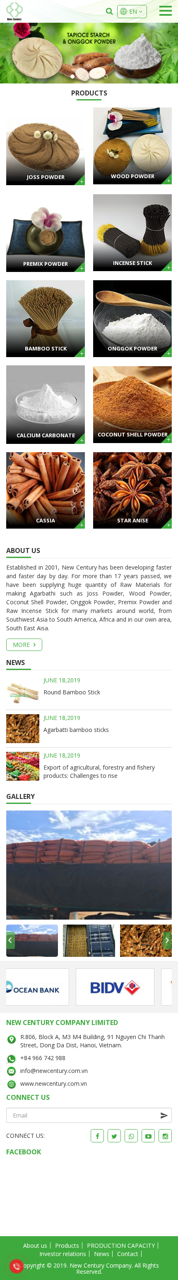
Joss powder (46, 177)
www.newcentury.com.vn (53, 1083)
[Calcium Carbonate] (45, 404)
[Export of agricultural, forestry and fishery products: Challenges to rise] (22, 766)
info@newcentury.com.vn (54, 1071)
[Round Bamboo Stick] (22, 692)
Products (89, 93)
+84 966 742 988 (42, 1058)
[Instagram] (165, 1135)
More (22, 644)
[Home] (14, 11)
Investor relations (62, 1254)
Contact (127, 1254)
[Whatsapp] (131, 1135)
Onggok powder (132, 348)
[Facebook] (97, 1135)
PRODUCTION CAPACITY (121, 1245)
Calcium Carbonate (46, 435)
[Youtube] (148, 1135)
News (15, 662)
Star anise (132, 520)
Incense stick (132, 263)
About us (23, 550)
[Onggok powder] (132, 318)
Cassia (45, 520)
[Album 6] (89, 864)
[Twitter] (114, 1135)
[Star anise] (132, 489)
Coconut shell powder (133, 434)
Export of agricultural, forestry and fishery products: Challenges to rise (99, 771)
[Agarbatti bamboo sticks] (22, 728)
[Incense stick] (132, 232)
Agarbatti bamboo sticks (76, 730)
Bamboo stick (46, 348)
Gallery (20, 796)
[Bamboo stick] (45, 318)
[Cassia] (45, 489)
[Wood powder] (132, 145)
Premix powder (45, 264)
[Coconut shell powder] (132, 404)
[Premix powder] (45, 232)
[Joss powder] (45, 145)
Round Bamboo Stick (71, 692)
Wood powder (132, 176)
